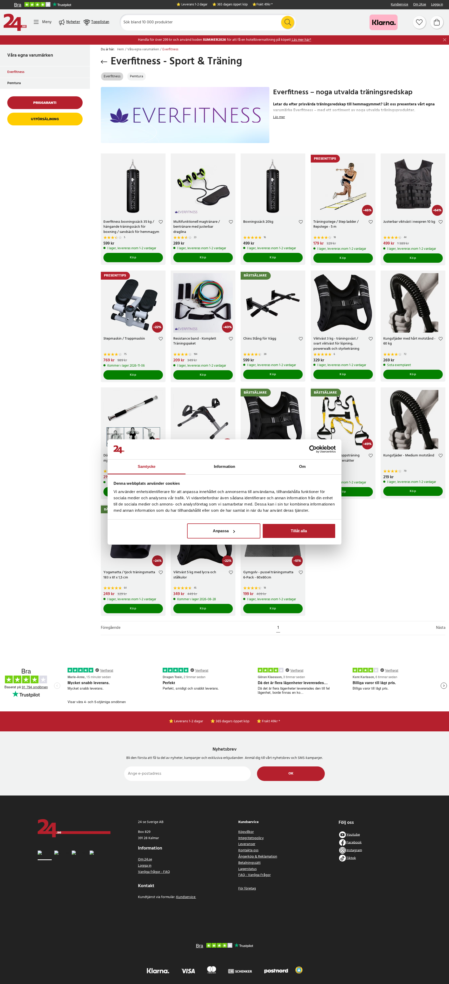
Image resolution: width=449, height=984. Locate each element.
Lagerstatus (247, 869)
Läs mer (279, 117)
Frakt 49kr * (264, 4)
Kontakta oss (248, 850)
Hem (120, 49)
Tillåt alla (299, 531)
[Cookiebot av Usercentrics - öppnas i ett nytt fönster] (313, 449)
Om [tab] (302, 466)
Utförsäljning (45, 119)
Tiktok (351, 858)
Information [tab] (224, 466)
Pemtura (14, 83)
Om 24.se (419, 4)
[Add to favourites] (160, 222)
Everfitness (15, 72)
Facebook (354, 842)
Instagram (354, 850)
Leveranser (246, 844)
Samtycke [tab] (147, 466)
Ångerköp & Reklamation (257, 857)
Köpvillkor (246, 832)
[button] (298, 970)
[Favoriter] (419, 22)
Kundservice (399, 4)
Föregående (111, 628)
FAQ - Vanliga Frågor (254, 875)
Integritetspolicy (251, 838)
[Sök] (287, 22)
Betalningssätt (249, 863)
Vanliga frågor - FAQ (154, 872)
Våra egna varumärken (30, 55)
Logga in (437, 4)
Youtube (353, 835)
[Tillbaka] (104, 61)
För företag (247, 889)
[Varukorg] (436, 22)
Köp (133, 257)
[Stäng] (445, 40)
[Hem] (15, 22)
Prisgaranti (44, 102)
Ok (290, 774)
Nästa (440, 628)
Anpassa (221, 531)
